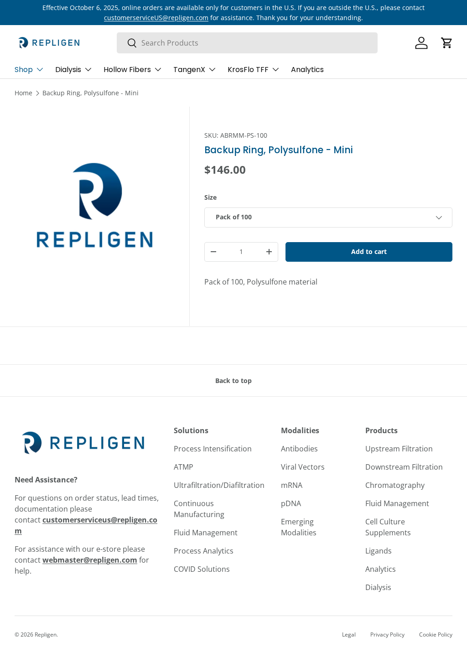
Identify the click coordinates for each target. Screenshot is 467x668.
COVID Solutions (202, 569)
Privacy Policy (387, 634)
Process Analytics (204, 551)
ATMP (183, 467)
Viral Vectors (303, 467)
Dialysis (378, 587)
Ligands (378, 551)
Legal (349, 634)
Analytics (307, 69)
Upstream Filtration (399, 449)
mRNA (291, 485)
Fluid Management (206, 533)
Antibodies (299, 449)
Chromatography (395, 485)
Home (23, 92)
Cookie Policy (435, 634)
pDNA (291, 503)
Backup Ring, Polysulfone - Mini (90, 92)
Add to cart (369, 251)
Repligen (46, 634)
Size (210, 197)
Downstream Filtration (404, 467)
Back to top (233, 380)
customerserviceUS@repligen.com (156, 17)
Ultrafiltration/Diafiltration (219, 485)
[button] (447, 43)
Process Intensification (213, 449)
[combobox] (247, 42)
